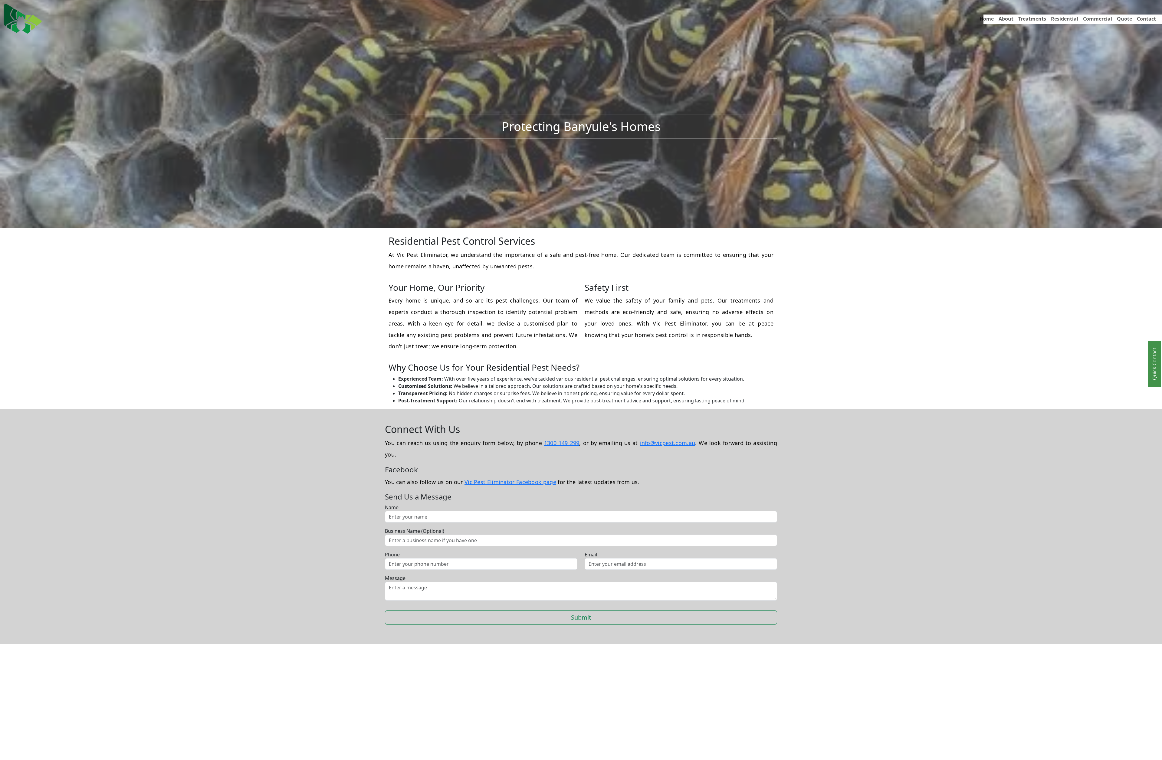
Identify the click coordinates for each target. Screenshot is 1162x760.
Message (395, 578)
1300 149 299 (561, 443)
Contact (1146, 18)
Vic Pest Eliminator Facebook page (510, 482)
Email (591, 554)
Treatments (1032, 18)
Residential (1064, 18)
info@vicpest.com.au (667, 443)
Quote (1124, 18)
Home (987, 18)
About (1006, 18)
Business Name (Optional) (414, 531)
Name (392, 507)
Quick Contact (1154, 364)
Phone (392, 554)
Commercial (1097, 18)
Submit (581, 617)
